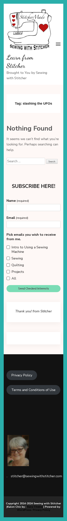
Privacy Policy (21, 375)
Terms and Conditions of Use (33, 390)
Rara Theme (35, 507)
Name (18, 200)
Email (17, 218)
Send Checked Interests (33, 288)
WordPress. (24, 510)
